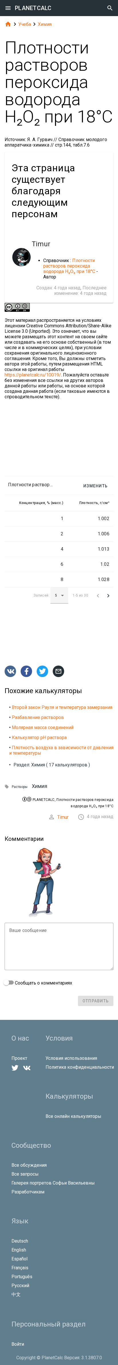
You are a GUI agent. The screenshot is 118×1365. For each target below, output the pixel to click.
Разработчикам (27, 1192)
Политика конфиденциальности (80, 1067)
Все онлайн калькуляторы (73, 1116)
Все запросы (25, 1174)
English (18, 1250)
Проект (19, 1058)
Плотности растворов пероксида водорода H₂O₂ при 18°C (69, 266)
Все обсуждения (29, 1165)
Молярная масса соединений (43, 727)
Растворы (19, 787)
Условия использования (71, 1058)
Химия (45, 24)
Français (19, 1267)
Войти (17, 1344)
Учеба (24, 24)
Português (21, 1276)
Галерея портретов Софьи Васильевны (53, 1183)
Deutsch (19, 1241)
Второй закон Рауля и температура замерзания (62, 707)
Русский (20, 1285)
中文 (16, 1294)
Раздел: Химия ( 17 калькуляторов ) (51, 765)
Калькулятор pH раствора (39, 737)
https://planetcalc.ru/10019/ (33, 375)
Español (19, 1259)
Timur (62, 817)
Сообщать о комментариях (43, 983)
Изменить (95, 486)
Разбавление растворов (38, 717)
